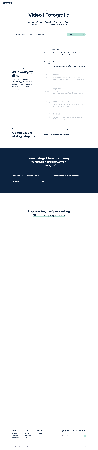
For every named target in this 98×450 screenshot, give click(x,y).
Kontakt (27, 433)
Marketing (14, 433)
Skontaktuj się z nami (49, 215)
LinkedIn (39, 433)
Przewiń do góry (81, 446)
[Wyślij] (85, 436)
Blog (26, 437)
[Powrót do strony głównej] (7, 3)
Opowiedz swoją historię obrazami (76, 34)
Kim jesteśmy (28, 435)
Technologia (15, 437)
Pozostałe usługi (40, 34)
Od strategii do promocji (19, 34)
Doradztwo (15, 435)
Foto (31, 34)
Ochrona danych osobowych (33, 446)
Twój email (65, 436)
